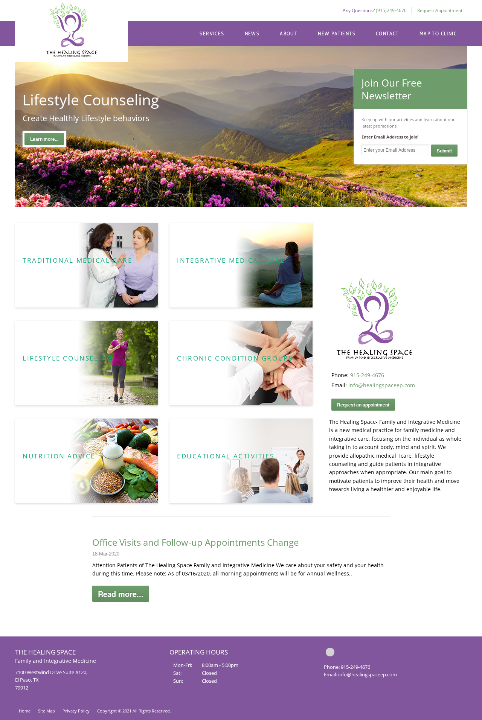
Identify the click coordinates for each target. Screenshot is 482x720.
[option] (241, 114)
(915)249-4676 (391, 10)
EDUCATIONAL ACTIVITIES (225, 456)
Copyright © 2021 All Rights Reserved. (134, 711)
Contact (387, 33)
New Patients (336, 33)
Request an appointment (363, 404)
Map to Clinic (438, 33)
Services (212, 33)
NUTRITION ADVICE (59, 456)
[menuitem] (211, 33)
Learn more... (44, 138)
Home (25, 711)
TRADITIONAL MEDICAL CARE (77, 260)
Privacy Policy (76, 711)
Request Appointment (439, 10)
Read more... (120, 593)
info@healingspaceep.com (381, 385)
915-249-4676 (367, 375)
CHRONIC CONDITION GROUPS (235, 358)
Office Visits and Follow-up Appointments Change (195, 542)
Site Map (46, 711)
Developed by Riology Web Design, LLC (438, 712)
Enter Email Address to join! (390, 137)
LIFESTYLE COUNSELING (68, 358)
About (288, 33)
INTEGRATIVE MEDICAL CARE (231, 260)
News (252, 33)
